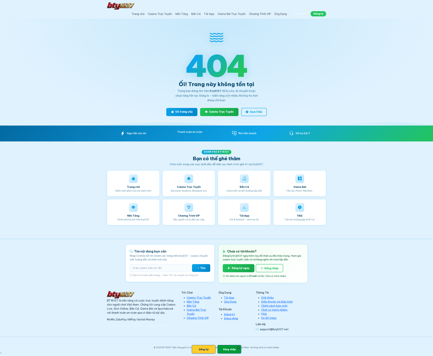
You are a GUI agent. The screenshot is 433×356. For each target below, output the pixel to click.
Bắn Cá (196, 14)
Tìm (202, 268)
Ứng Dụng (280, 14)
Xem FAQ (256, 112)
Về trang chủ (183, 111)
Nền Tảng (181, 14)
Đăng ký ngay (240, 268)
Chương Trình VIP (260, 14)
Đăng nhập (300, 13)
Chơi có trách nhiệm (274, 310)
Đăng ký (318, 13)
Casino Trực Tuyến (160, 14)
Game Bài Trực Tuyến (232, 14)
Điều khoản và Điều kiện (277, 301)
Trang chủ (138, 14)
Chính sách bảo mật (274, 305)
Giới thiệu (267, 297)
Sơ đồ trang (268, 318)
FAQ (264, 314)
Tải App (209, 14)
